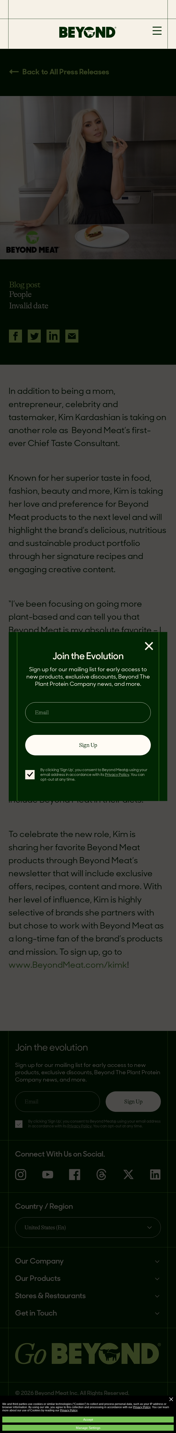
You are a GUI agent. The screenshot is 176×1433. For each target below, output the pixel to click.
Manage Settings (88, 1428)
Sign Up (88, 745)
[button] (171, 1399)
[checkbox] (30, 774)
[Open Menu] (157, 31)
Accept (88, 1419)
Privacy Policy (142, 1407)
